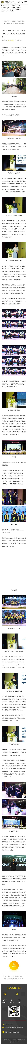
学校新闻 (13, 21)
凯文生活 (4, 1002)
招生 (19, 1002)
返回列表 (14, 966)
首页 (8, 21)
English (18, 2)
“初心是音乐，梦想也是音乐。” (15, 976)
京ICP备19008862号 (14, 1042)
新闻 (19, 1000)
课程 (11, 1000)
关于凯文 (4, 1000)
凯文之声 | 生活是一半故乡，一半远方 (17, 978)
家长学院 (12, 1002)
